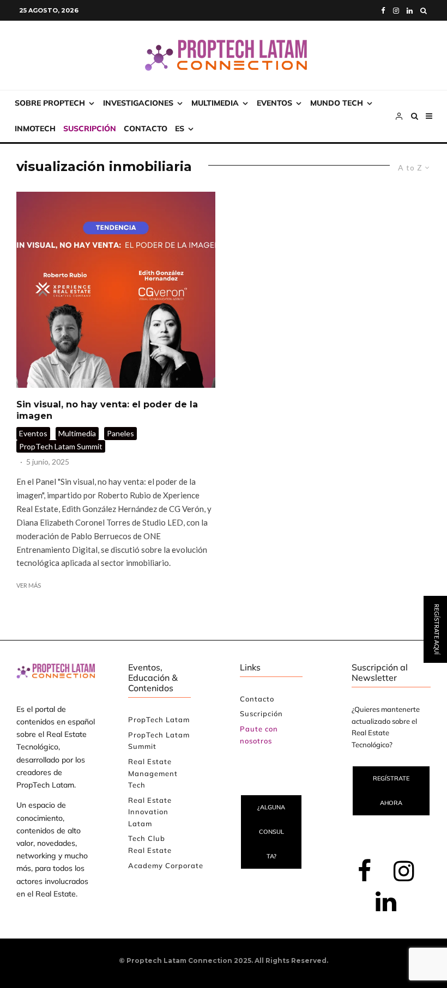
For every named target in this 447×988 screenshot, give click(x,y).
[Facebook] (383, 11)
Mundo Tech (336, 103)
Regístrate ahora (391, 790)
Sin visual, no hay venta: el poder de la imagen (107, 410)
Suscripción (89, 128)
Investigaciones (138, 103)
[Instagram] (396, 11)
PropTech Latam (159, 719)
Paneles (120, 433)
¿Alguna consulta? (271, 831)
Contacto (145, 128)
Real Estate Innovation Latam (150, 812)
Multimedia (215, 103)
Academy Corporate (165, 865)
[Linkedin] (409, 11)
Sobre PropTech (50, 103)
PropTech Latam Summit (60, 446)
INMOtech (35, 128)
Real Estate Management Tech (153, 773)
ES (179, 128)
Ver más (28, 585)
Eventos (274, 103)
